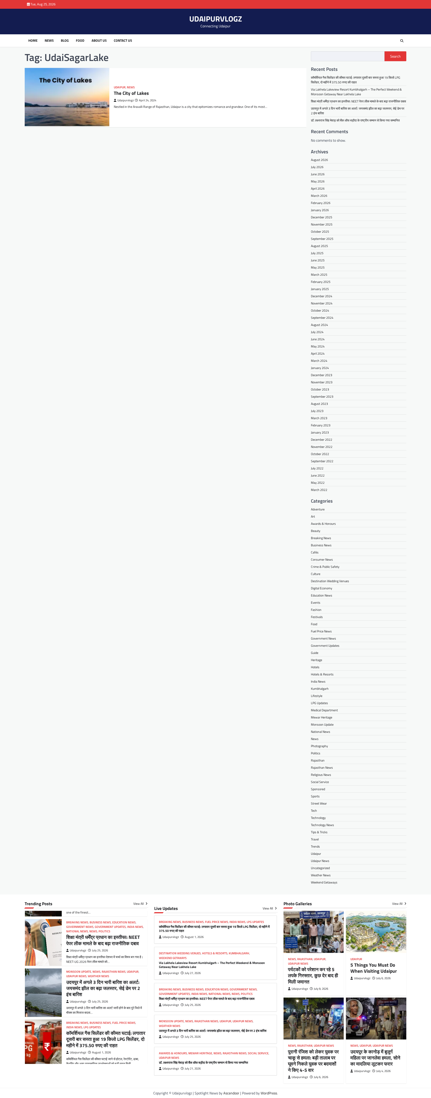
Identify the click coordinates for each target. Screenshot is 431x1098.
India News (318, 681)
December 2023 (321, 375)
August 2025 (319, 246)
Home (32, 40)
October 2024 (320, 310)
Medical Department (324, 710)
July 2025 (317, 253)
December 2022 (321, 439)
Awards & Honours (323, 523)
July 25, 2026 (100, 950)
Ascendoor (231, 1093)
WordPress (269, 1093)
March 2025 (319, 274)
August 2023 (319, 403)
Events (315, 602)
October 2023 (320, 389)
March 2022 (319, 490)
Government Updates (325, 645)
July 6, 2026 (383, 978)
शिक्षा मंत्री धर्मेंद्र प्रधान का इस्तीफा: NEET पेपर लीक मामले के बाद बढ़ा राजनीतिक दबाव (358, 101)
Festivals (317, 616)
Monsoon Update (322, 724)
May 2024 (318, 346)
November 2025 (321, 224)
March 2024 (319, 360)
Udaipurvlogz (125, 100)
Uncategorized (320, 868)
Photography (319, 746)
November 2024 (321, 303)
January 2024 (320, 368)
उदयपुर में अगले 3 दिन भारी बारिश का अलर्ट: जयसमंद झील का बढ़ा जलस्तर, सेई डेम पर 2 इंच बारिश (103, 988)
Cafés (315, 552)
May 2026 (318, 181)
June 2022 (318, 475)
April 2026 (318, 188)
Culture (315, 573)
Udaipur (119, 87)
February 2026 (320, 203)
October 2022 (320, 454)
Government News (323, 638)
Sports (315, 796)
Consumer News (322, 559)
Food (80, 40)
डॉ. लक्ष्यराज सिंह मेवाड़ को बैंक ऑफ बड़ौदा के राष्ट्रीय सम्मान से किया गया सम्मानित (355, 120)
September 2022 (322, 461)
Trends (315, 846)
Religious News (321, 774)
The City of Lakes (131, 93)
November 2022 (321, 447)
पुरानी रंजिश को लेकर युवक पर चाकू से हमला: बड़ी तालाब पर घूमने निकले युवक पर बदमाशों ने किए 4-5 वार (313, 1061)
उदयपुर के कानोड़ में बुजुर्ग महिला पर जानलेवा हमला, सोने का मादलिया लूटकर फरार (375, 1058)
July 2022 (317, 468)
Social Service (320, 781)
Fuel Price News (321, 631)
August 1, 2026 (101, 1052)
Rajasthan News (322, 767)
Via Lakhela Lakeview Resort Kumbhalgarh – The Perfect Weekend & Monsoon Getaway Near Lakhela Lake (356, 91)
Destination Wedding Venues (330, 581)
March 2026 (319, 195)
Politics (315, 753)
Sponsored (318, 789)
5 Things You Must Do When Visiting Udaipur (373, 967)
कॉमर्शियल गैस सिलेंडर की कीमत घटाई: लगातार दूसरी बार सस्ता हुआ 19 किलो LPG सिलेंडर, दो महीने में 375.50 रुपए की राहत (355, 80)
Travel (315, 839)
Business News (321, 545)
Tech (314, 810)
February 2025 (320, 282)
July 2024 (317, 332)
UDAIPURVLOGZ (215, 18)
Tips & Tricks (319, 832)
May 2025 (318, 267)
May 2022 (318, 482)
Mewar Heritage (321, 717)
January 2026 (320, 210)
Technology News (322, 824)
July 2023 (317, 411)
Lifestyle (316, 695)
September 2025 (322, 239)
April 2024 (318, 353)
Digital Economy (321, 588)
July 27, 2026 (193, 973)
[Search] (401, 40)
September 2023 (322, 396)
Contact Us (123, 40)
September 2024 (322, 317)
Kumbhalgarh (320, 688)
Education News (321, 595)
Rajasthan (318, 760)
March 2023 (319, 418)
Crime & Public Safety (325, 566)
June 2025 (318, 260)
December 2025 (321, 217)
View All (138, 903)
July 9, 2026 (321, 989)
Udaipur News (320, 860)
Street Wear (319, 803)
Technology (318, 817)
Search (395, 56)
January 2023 (320, 432)
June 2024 (318, 339)
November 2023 (321, 382)
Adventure (318, 509)
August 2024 (319, 325)
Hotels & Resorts (322, 674)
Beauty (315, 530)
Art (313, 516)
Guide (314, 652)
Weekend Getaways (324, 882)
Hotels (315, 667)
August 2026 (319, 160)
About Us (99, 40)
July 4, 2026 (383, 1071)
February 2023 (320, 425)
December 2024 (321, 296)
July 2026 (317, 167)
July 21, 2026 (193, 1068)
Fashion (316, 609)
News (49, 40)
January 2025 (320, 289)
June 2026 (318, 174)
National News (320, 731)
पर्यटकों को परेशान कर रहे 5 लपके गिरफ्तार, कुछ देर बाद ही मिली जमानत (313, 975)
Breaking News (321, 538)
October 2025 (320, 231)
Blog (65, 40)
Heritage (316, 659)
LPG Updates (319, 703)
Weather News (321, 875)
